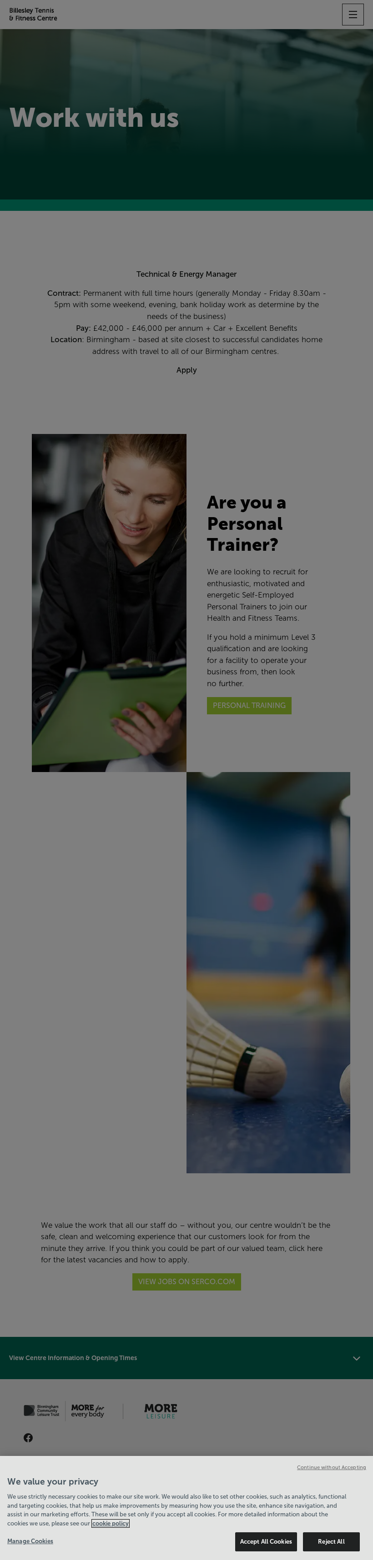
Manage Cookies (30, 1541)
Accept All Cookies (266, 1541)
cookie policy (110, 1523)
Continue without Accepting (331, 1467)
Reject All (331, 1541)
